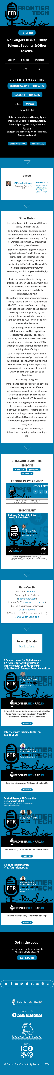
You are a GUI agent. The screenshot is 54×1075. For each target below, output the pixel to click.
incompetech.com (27, 598)
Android (41, 120)
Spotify (20, 124)
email (33, 135)
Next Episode (37, 143)
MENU (29, 33)
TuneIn (12, 124)
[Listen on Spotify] (48, 984)
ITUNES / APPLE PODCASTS (28, 86)
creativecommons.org (34, 602)
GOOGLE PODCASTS (28, 95)
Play (31, 103)
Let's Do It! (27, 957)
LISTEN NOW (27, 723)
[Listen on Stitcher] (42, 984)
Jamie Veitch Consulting (27, 616)
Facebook (41, 131)
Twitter (22, 135)
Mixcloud (29, 124)
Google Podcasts (27, 120)
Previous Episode (18, 143)
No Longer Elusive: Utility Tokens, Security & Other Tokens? (42, 187)
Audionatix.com (27, 609)
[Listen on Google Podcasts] (32, 984)
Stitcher (27, 127)
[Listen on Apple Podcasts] (27, 984)
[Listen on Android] (37, 984)
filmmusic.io (32, 591)
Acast (38, 124)
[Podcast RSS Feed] (21, 984)
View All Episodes (27, 646)
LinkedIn (28, 473)
